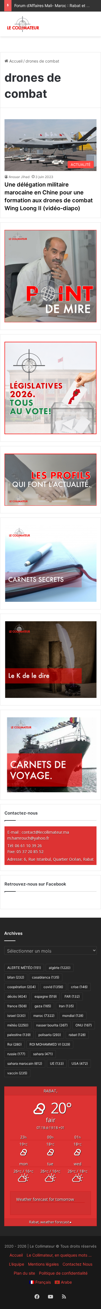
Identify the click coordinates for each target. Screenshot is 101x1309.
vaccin (17, 1073)
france (17, 1006)
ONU (83, 1025)
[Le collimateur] (23, 23)
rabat (77, 1035)
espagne (46, 996)
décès (17, 996)
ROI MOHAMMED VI (49, 1044)
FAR (72, 996)
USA (80, 1063)
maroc (43, 1015)
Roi (14, 1044)
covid (53, 987)
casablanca (45, 977)
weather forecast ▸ (50, 1222)
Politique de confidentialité (63, 1273)
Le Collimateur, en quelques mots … (59, 1255)
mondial (72, 1015)
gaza (43, 1006)
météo (17, 1025)
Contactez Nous (77, 1264)
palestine (19, 1035)
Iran (66, 1006)
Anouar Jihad (19, 177)
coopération (21, 987)
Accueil (15, 61)
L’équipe (16, 1264)
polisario (49, 1035)
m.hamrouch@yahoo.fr (28, 838)
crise (79, 987)
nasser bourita (52, 1025)
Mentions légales (43, 1264)
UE (57, 1063)
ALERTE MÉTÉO (24, 968)
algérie (59, 968)
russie (16, 1054)
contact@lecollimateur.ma (45, 832)
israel (16, 1015)
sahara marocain (24, 1063)
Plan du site (24, 1273)
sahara (43, 1054)
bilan (15, 977)
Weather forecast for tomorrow (45, 1199)
